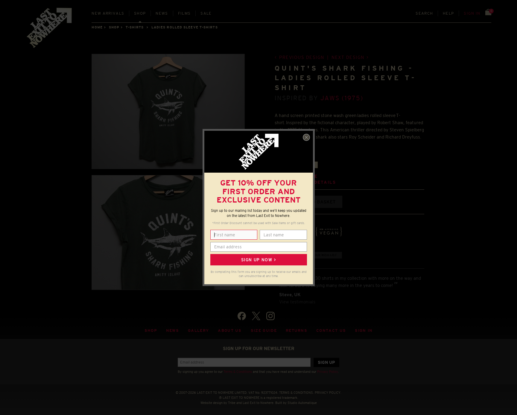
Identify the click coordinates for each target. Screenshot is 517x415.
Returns (296, 330)
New (108, 13)
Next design (348, 57)
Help (448, 13)
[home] (50, 30)
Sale (206, 13)
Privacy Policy (327, 371)
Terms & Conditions (237, 371)
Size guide (264, 330)
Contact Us (331, 330)
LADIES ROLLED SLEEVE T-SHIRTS (184, 27)
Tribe (231, 403)
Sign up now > (258, 259)
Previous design (301, 57)
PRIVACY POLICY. (328, 392)
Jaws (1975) (341, 98)
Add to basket (317, 201)
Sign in (472, 13)
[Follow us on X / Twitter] (256, 316)
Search (424, 13)
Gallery (198, 330)
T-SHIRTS (135, 27)
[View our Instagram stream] (270, 316)
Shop (140, 13)
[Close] (306, 137)
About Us (230, 330)
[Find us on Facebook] (242, 316)
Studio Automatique (302, 403)
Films (184, 13)
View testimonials (297, 301)
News (162, 13)
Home (97, 27)
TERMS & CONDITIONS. (296, 392)
